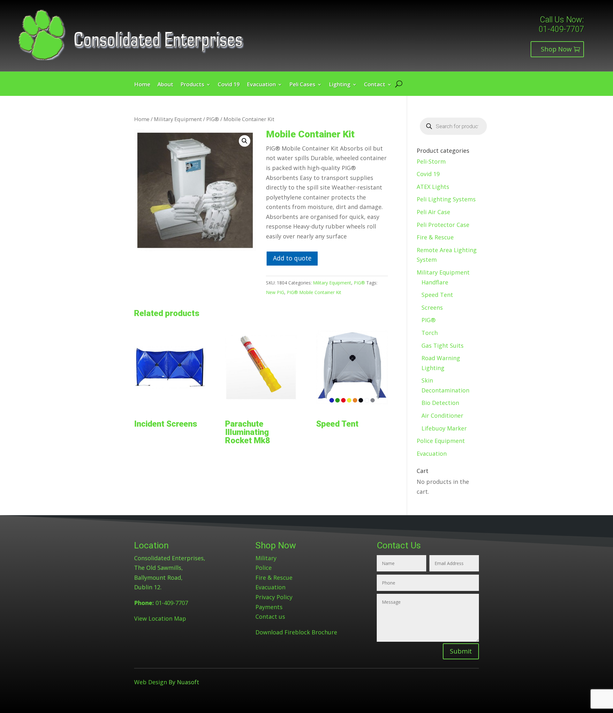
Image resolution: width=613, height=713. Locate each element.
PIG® (212, 119)
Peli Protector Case (443, 225)
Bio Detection (440, 403)
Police (263, 567)
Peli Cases (302, 85)
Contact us (270, 616)
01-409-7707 (561, 29)
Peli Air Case (433, 212)
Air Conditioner (442, 415)
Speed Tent (437, 294)
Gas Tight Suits (442, 345)
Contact (374, 85)
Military (265, 558)
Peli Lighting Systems (446, 199)
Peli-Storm (431, 161)
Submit (461, 651)
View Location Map (160, 618)
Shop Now (556, 49)
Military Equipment (178, 119)
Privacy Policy (273, 597)
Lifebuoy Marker (444, 428)
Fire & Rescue (435, 237)
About (165, 85)
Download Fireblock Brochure (296, 632)
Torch (429, 333)
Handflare (434, 282)
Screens (432, 307)
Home (142, 85)
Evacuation (261, 85)
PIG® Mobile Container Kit (314, 292)
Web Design (150, 682)
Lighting (340, 85)
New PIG (275, 292)
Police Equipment (441, 441)
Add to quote (292, 258)
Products (192, 85)
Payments (269, 607)
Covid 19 (229, 85)
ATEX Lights (433, 186)
